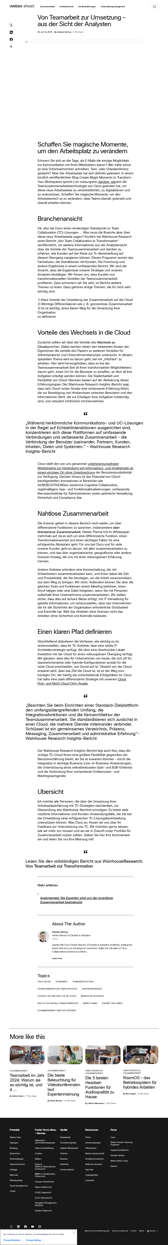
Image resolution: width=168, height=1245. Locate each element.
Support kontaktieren (120, 1150)
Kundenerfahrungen (87, 6)
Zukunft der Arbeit (112, 1003)
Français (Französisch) (44, 1182)
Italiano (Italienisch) (43, 1187)
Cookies (38, 1154)
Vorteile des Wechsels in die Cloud (57, 996)
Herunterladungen (93, 1143)
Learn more (57, 958)
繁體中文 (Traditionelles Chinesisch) (45, 1175)
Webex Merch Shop (119, 1161)
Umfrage (13, 1170)
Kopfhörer (64, 1164)
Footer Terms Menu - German (45, 1131)
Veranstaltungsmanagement (113, 6)
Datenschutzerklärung (44, 1148)
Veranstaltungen (17, 1159)
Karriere (114, 1166)
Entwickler (89, 1180)
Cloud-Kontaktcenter (19, 1186)
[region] (38, 1237)
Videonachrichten (17, 1164)
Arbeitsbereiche (66, 6)
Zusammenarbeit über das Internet (57, 1011)
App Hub (89, 1170)
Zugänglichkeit (91, 1175)
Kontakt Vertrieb (117, 1156)
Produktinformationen (94, 1159)
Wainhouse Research (92, 996)
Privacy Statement (12, 1240)
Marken (38, 1159)
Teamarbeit (61, 982)
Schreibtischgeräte (68, 1143)
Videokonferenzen (92, 989)
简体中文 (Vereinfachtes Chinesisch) (45, 1168)
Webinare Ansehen (93, 1164)
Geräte (63, 1130)
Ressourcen (91, 1130)
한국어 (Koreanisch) (43, 1198)
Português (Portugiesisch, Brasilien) (46, 1204)
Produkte (15, 1130)
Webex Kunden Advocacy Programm (122, 1143)
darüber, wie (107, 182)
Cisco (113, 1137)
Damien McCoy (64, 32)
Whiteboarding (16, 1180)
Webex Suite (15, 1137)
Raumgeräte (65, 1137)
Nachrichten (15, 1154)
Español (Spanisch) (43, 1211)
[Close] (73, 1232)
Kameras (64, 1159)
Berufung (13, 1148)
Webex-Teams (90, 1003)
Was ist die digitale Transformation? (58, 1003)
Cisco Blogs (44, 982)
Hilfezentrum (90, 1148)
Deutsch (38, 1164)
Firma (113, 1130)
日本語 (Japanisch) (43, 1193)
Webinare (14, 1175)
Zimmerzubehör (67, 1170)
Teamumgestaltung (83, 982)
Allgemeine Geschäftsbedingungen (45, 1141)
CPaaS (12, 1191)
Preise (88, 1137)
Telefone (64, 1154)
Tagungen (14, 1143)
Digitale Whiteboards (69, 1148)
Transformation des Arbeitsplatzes (57, 989)
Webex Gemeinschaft (94, 1154)
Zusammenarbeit (47, 6)
